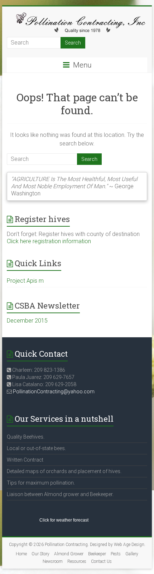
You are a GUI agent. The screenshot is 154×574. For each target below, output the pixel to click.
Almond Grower (68, 553)
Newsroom (53, 561)
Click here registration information (49, 241)
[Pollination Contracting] (77, 15)
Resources (76, 561)
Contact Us (101, 561)
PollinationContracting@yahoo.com (54, 391)
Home (21, 553)
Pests (116, 553)
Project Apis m (25, 280)
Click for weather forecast (63, 520)
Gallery (131, 553)
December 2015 (27, 320)
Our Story (40, 553)
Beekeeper (97, 553)
